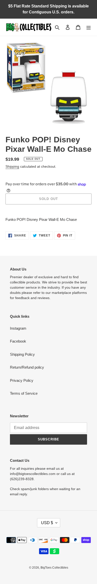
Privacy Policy (21, 380)
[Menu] (88, 27)
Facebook (18, 341)
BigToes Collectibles (54, 567)
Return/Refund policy (27, 367)
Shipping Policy (22, 354)
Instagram (18, 328)
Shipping (12, 166)
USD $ (47, 523)
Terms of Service (24, 393)
